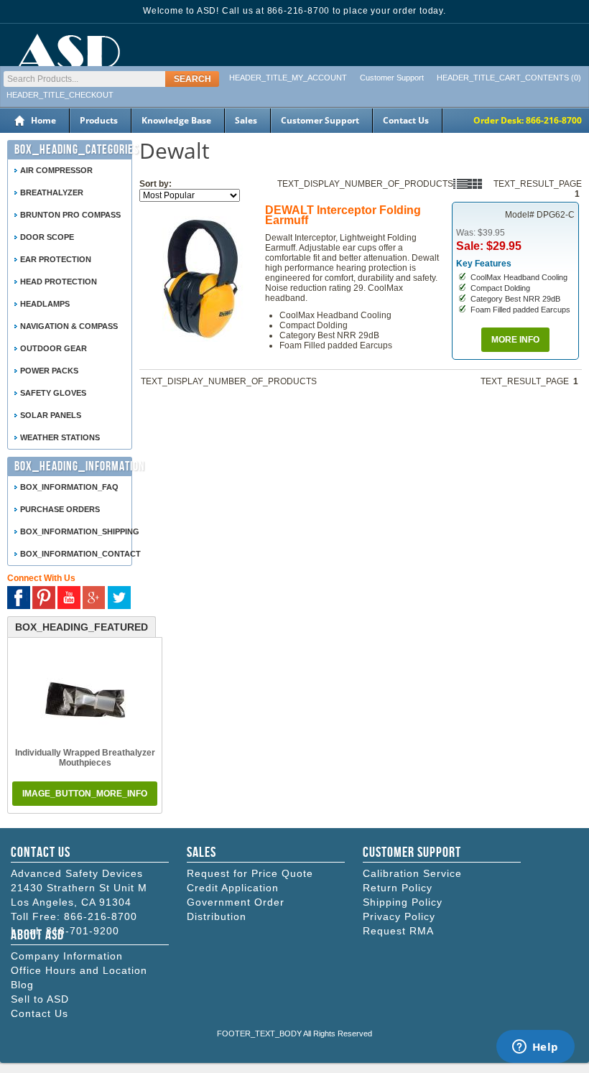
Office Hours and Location (79, 970)
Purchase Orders (60, 509)
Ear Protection (55, 259)
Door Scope (47, 237)
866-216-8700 (100, 916)
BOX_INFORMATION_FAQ (69, 487)
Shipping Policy (402, 902)
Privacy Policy (399, 916)
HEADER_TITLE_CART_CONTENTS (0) (509, 77)
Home (43, 120)
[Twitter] (119, 597)
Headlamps (45, 303)
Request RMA (398, 931)
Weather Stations (60, 437)
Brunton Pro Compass (70, 214)
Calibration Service (412, 873)
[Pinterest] (43, 597)
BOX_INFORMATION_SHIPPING (77, 531)
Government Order (235, 902)
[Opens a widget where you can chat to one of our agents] (535, 1048)
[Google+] (94, 597)
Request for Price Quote (250, 873)
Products (99, 120)
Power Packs (49, 370)
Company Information (67, 956)
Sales (246, 120)
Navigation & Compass (69, 326)
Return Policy (397, 887)
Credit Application (233, 887)
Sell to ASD (40, 999)
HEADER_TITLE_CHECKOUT (59, 94)
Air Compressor (56, 170)
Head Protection (58, 281)
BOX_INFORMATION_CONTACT (77, 553)
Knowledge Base (176, 120)
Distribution (216, 916)
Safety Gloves (53, 393)
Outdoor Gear (53, 348)
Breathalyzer (51, 192)
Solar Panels (50, 415)
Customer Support (392, 77)
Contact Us (406, 120)
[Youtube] (68, 597)
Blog (22, 984)
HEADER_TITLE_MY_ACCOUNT (288, 77)
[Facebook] (18, 597)
